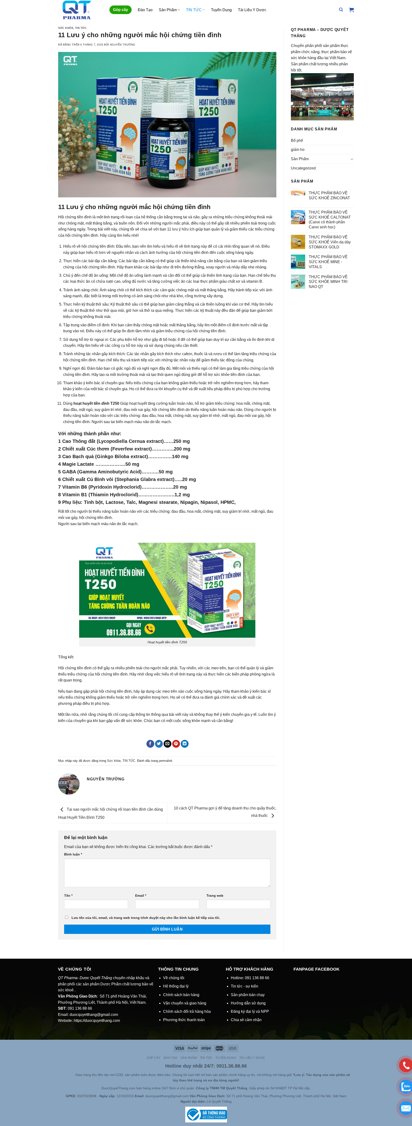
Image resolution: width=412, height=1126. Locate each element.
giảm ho (297, 150)
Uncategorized (303, 168)
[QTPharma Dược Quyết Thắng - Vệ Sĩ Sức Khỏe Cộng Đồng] (80, 10)
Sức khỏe (65, 27)
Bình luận (73, 854)
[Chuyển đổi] (352, 159)
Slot (65, 1075)
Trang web (214, 895)
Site (72, 1075)
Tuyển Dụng (221, 10)
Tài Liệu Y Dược (252, 10)
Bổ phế (297, 140)
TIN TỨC (194, 10)
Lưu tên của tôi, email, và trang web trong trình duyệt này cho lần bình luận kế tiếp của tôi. (146, 918)
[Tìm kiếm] (341, 9)
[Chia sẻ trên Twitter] (159, 744)
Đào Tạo (145, 10)
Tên (68, 895)
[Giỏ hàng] (351, 10)
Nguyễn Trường (122, 44)
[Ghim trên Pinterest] (176, 744)
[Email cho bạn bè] (167, 744)
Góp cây (120, 10)
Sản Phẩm (168, 10)
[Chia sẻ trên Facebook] (150, 744)
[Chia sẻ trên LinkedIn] (185, 744)
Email (140, 895)
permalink (165, 761)
